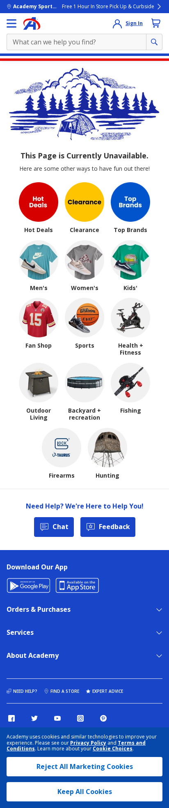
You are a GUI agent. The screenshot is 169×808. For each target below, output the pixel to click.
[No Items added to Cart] (155, 23)
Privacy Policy (88, 742)
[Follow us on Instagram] (80, 718)
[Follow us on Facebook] (11, 718)
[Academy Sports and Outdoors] (32, 23)
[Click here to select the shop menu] (11, 23)
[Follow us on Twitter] (34, 718)
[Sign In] (117, 23)
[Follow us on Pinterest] (103, 718)
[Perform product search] (154, 42)
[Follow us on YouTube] (57, 718)
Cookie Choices (112, 749)
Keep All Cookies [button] (84, 791)
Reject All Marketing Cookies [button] (85, 766)
